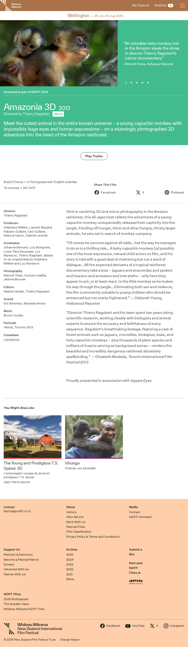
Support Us (12, 549)
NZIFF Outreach (140, 517)
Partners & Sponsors (18, 555)
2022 (69, 569)
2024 (70, 560)
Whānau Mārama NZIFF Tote (24, 609)
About (70, 507)
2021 (69, 574)
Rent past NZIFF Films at (136, 568)
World (58, 114)
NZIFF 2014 (39, 92)
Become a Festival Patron (21, 560)
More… (71, 579)
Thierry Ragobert (36, 114)
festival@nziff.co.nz (17, 511)
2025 (69, 555)
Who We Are (74, 517)
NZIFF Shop (12, 594)
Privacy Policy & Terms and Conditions (93, 537)
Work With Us (76, 522)
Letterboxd (11, 340)
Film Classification (78, 532)
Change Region (70, 639)
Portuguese (38, 182)
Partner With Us (15, 574)
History (71, 512)
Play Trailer (94, 156)
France (18, 182)
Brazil (7, 182)
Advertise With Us (16, 569)
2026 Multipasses (16, 599)
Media (133, 507)
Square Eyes (141, 380)
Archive (71, 549)
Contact (9, 507)
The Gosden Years (16, 604)
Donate (9, 564)
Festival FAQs (75, 527)
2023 (69, 564)
